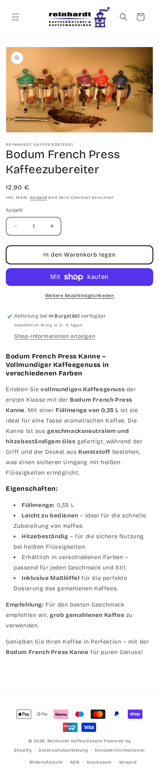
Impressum (99, 762)
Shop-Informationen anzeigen (54, 336)
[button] (15, 16)
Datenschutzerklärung (63, 750)
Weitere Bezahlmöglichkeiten (79, 295)
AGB (75, 762)
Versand (38, 197)
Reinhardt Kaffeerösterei (75, 741)
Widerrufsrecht (46, 762)
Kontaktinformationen (120, 750)
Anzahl (14, 210)
